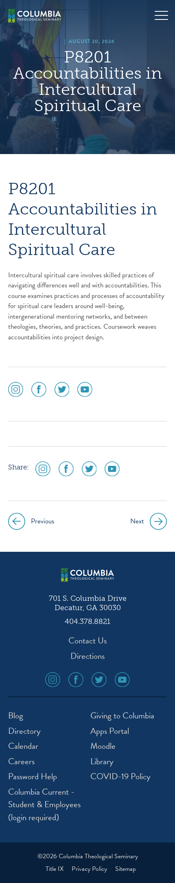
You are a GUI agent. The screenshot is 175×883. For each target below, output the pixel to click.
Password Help (32, 776)
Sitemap (125, 869)
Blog (15, 715)
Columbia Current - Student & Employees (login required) (44, 805)
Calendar (23, 746)
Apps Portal (109, 731)
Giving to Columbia (122, 715)
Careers (21, 761)
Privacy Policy (90, 869)
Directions (87, 656)
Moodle (103, 746)
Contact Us (87, 640)
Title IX (55, 869)
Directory (24, 731)
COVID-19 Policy (120, 776)
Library (102, 761)
